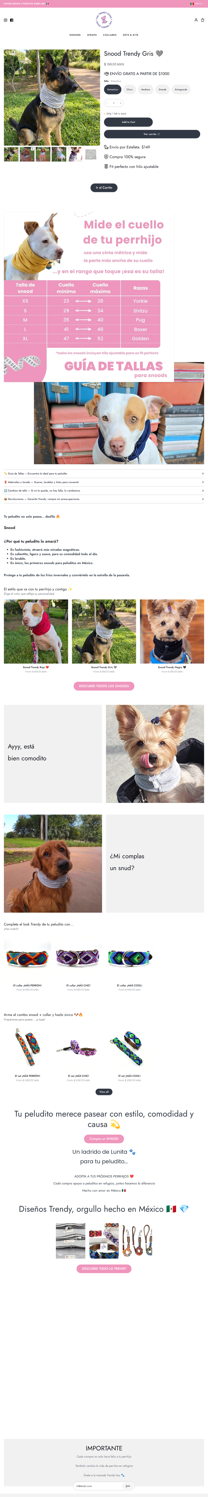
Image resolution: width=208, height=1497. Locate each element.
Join (128, 1486)
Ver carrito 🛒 (152, 134)
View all (104, 1092)
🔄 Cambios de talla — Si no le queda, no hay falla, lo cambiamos (42, 490)
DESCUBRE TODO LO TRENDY (104, 1268)
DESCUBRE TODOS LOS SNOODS (104, 686)
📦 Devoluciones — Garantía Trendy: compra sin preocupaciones (41, 499)
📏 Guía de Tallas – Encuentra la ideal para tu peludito (35, 473)
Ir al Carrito (104, 187)
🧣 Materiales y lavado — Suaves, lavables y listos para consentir (41, 482)
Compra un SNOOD (104, 1138)
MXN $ (198, 3)
